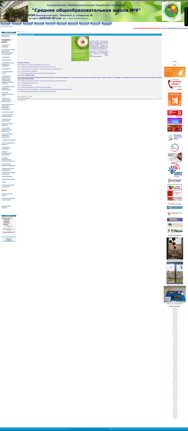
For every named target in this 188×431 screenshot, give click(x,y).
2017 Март (175, 335)
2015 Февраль (175, 309)
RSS (25, 0)
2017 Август (175, 341)
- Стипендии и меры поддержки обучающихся (8, 88)
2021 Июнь (175, 392)
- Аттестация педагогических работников (6, 129)
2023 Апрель (175, 416)
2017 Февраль (175, 334)
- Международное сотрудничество (7, 115)
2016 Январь (175, 320)
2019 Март (175, 362)
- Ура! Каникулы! (6, 176)
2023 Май (175, 417)
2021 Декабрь (175, 398)
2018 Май (175, 351)
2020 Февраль (175, 374)
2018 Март (175, 349)
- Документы (5, 57)
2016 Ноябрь (175, 331)
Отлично (7, 219)
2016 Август (175, 328)
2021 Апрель (175, 389)
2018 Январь (175, 346)
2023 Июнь (175, 418)
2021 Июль (175, 393)
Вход (11, 26)
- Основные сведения (5, 45)
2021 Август (175, 394)
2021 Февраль (175, 387)
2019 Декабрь (175, 372)
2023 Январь (175, 413)
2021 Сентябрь (175, 395)
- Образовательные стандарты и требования (7, 64)
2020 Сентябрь (175, 382)
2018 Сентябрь (175, 355)
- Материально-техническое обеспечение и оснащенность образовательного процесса (7, 79)
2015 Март (175, 310)
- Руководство (6, 68)
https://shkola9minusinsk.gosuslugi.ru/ (163, 28)
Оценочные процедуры (5, 147)
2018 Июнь (175, 352)
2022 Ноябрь (175, 410)
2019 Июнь (175, 365)
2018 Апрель (175, 350)
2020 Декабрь (175, 385)
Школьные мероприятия (175, 260)
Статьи (22, 31)
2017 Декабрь (175, 345)
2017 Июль (175, 340)
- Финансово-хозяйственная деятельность (6, 100)
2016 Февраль (175, 321)
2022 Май (175, 404)
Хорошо (6, 221)
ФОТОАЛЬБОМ (175, 235)
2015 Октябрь (175, 317)
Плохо (6, 224)
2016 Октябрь (175, 330)
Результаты (8, 229)
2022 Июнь (175, 405)
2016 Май (175, 324)
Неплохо (7, 223)
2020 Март (175, 375)
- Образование (6, 60)
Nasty (27, 96)
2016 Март (175, 322)
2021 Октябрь (175, 396)
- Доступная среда (7, 112)
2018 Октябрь (175, 356)
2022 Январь (175, 399)
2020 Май (175, 377)
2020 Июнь (175, 378)
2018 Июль (175, 353)
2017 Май (175, 338)
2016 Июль (175, 327)
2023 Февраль (175, 414)
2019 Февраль (175, 361)
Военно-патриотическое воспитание (6, 153)
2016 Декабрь (175, 332)
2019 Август (175, 367)
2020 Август (175, 381)
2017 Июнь (175, 339)
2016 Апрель (175, 323)
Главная (2, 26)
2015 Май (175, 312)
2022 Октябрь (175, 409)
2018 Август (175, 354)
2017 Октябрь (175, 343)
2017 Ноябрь (175, 344)
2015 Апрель (175, 311)
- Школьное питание (8, 179)
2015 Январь (175, 308)
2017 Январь (175, 333)
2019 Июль (175, 366)
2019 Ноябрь (175, 371)
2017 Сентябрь (175, 342)
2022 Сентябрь (175, 408)
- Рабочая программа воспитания (8, 173)
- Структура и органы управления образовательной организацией (8, 52)
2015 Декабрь (175, 319)
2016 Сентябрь (175, 329)
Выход (7, 26)
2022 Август (175, 407)
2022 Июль (175, 406)
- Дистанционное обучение (7, 124)
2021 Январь (175, 386)
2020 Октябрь (175, 383)
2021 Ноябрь (175, 397)
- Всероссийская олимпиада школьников (6, 135)
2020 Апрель (175, 376)
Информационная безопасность (7, 169)
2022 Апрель (175, 403)
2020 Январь (175, 373)
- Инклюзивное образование (6, 119)
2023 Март (175, 415)
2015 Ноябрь (175, 318)
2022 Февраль (175, 400)
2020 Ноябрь (175, 384)
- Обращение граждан (8, 140)
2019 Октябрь (175, 370)
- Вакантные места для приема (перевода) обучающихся (7, 107)
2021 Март (175, 388)
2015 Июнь (175, 313)
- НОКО (3, 182)
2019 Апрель (175, 363)
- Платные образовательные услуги (7, 94)
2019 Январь (175, 360)
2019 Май (175, 364)
